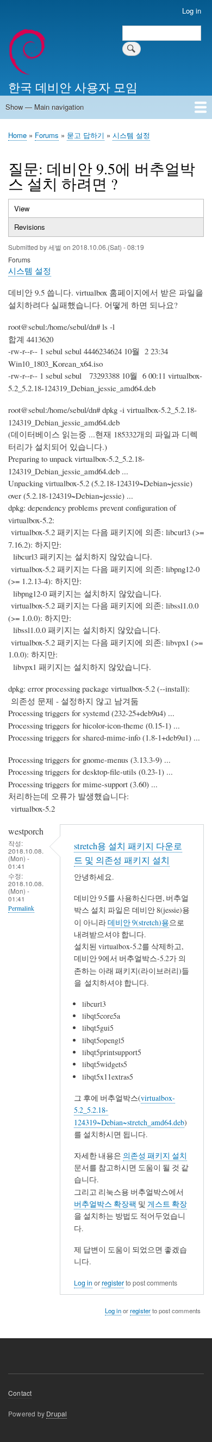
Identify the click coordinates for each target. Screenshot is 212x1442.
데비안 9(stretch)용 (138, 922)
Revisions (29, 227)
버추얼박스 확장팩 (105, 1204)
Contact (20, 1392)
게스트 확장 (167, 1204)
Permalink (21, 908)
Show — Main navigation (44, 107)
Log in (191, 10)
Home (17, 135)
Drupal (56, 1413)
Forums (47, 135)
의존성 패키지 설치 (155, 1155)
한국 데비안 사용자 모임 (73, 86)
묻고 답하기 (85, 135)
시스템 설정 (131, 135)
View (32, 210)
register (113, 1283)
